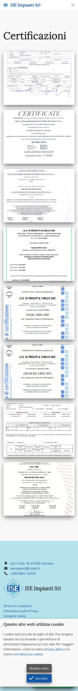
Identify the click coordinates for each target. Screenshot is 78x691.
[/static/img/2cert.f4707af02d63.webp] (39, 137)
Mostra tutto (39, 668)
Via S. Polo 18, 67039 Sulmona (31, 563)
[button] (73, 5)
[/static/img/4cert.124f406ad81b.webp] (39, 254)
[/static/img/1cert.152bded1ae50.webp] (39, 78)
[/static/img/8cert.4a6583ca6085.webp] (39, 489)
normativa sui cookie (28, 654)
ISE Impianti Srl (25, 5)
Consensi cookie (14, 615)
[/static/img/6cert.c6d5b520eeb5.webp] (39, 371)
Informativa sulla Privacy (20, 610)
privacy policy (54, 649)
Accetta (41, 678)
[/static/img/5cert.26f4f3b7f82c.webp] (39, 313)
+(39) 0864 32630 (23, 573)
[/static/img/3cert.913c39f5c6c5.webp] (39, 195)
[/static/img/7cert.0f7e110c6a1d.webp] (39, 430)
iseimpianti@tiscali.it (25, 568)
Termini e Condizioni (17, 605)
